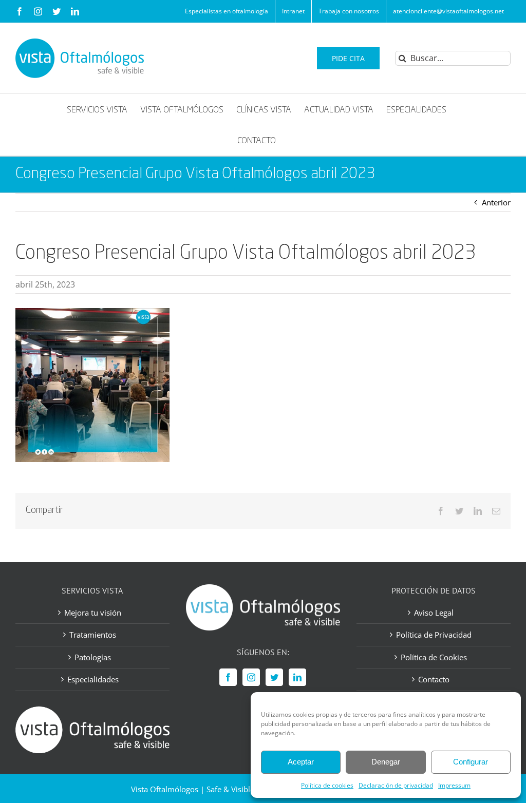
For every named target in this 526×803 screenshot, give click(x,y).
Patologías (92, 657)
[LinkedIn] (297, 677)
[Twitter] (274, 677)
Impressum (454, 785)
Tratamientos (92, 634)
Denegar (385, 761)
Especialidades (93, 679)
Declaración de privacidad (396, 785)
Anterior (496, 202)
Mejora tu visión (92, 612)
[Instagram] (251, 677)
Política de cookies (327, 785)
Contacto (433, 679)
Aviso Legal (434, 612)
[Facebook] (228, 677)
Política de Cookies (434, 657)
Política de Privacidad (434, 634)
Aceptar (301, 761)
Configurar (470, 761)
